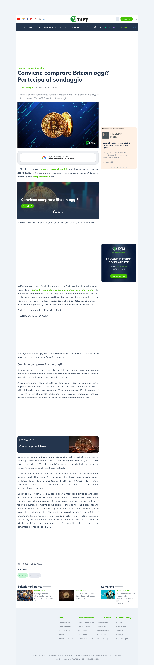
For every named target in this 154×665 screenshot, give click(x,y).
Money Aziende (65, 631)
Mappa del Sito (64, 623)
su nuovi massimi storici (53, 169)
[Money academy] (90, 27)
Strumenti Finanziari (86, 618)
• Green (124, 27)
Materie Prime (102, 635)
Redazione (120, 623)
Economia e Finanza (25, 68)
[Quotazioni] (86, 27)
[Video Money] (99, 27)
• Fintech (116, 27)
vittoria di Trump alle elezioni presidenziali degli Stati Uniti (61, 289)
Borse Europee (103, 627)
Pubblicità (62, 635)
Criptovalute (39, 68)
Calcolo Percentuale (85, 638)
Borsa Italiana (102, 623)
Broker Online (83, 631)
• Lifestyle (133, 27)
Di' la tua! (27, 206)
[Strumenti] (95, 27)
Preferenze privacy (123, 638)
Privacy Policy (121, 635)
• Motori (108, 27)
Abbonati (126, 19)
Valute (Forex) (102, 638)
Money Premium (65, 627)
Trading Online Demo (86, 623)
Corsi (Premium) (84, 627)
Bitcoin (23, 575)
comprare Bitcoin (42, 176)
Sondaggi (35, 575)
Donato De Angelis (26, 88)
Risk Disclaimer (122, 627)
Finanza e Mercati (104, 618)
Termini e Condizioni (124, 631)
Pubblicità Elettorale (66, 638)
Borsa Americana (103, 631)
